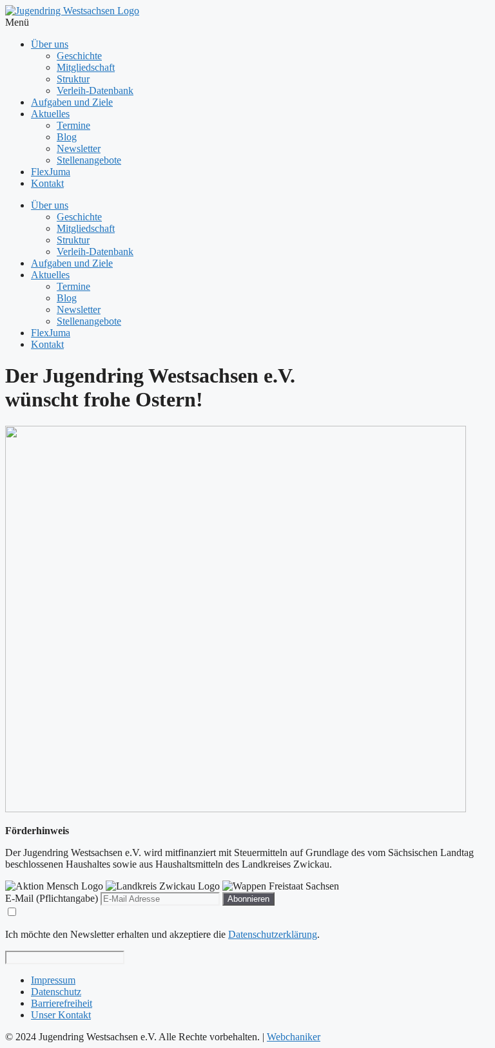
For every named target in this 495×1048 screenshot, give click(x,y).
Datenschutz (56, 991)
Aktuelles (50, 113)
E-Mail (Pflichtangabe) (51, 898)
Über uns (49, 44)
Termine (73, 125)
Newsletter (79, 148)
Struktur (73, 78)
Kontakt (47, 183)
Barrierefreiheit (61, 1003)
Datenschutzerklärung (272, 934)
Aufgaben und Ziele (72, 102)
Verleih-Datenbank (95, 90)
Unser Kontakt (61, 1014)
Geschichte (79, 55)
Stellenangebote (89, 160)
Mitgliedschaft (86, 67)
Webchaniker (293, 1036)
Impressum (53, 980)
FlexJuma (50, 171)
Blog (67, 136)
